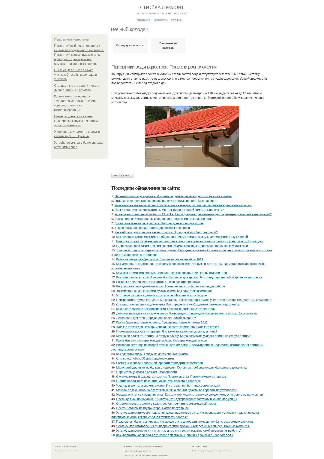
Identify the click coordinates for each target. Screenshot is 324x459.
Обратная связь (199, 446)
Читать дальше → (122, 175)
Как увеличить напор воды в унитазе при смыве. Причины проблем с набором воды (174, 435)
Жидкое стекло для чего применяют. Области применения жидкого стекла (167, 327)
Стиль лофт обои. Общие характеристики (145, 358)
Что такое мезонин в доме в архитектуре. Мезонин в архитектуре (161, 295)
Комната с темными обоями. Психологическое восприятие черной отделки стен (171, 273)
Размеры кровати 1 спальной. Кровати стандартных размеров (159, 363)
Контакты (128, 446)
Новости (161, 20)
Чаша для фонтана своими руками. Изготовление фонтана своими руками (168, 385)
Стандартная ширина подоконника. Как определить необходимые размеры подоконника (177, 304)
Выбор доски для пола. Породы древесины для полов (152, 227)
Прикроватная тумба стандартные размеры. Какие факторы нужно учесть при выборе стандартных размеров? (193, 300)
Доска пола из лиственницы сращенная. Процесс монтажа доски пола (163, 218)
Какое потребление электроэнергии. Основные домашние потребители (165, 309)
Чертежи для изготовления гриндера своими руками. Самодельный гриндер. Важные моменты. (183, 426)
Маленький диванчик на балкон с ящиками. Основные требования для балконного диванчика (181, 367)
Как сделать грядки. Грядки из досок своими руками (152, 354)
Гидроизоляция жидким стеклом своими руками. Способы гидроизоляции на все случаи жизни (182, 245)
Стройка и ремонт (162, 7)
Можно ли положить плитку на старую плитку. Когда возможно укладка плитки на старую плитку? (183, 336)
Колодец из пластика (130, 45)
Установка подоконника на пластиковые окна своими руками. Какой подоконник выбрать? (179, 430)
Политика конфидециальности (138, 450)
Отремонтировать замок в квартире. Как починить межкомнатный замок (166, 403)
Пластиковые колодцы (168, 45)
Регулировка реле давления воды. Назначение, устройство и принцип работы (170, 286)
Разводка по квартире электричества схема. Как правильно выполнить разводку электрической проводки (189, 241)
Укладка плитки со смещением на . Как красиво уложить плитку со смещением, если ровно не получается (189, 394)
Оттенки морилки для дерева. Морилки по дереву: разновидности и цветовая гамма (173, 196)
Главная (143, 20)
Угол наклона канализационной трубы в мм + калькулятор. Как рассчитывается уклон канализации (183, 205)
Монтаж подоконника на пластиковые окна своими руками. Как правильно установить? (177, 390)
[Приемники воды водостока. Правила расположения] (192, 136)
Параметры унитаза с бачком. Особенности (146, 372)
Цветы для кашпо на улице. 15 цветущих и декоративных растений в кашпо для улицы (176, 399)
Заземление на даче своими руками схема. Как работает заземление (164, 291)
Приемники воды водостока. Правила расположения (164, 67)
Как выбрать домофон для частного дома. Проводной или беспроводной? (166, 232)
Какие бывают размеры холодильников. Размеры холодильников (161, 340)
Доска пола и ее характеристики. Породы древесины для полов (159, 223)
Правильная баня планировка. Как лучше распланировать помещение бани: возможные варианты (185, 421)
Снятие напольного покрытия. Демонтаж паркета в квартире (158, 381)
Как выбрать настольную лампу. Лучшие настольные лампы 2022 (162, 322)
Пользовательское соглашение (148, 446)
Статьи (176, 20)
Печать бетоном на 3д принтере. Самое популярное (152, 408)
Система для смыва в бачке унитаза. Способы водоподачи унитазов (75, 75)
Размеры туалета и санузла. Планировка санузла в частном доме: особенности (76, 121)
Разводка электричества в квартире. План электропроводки (158, 282)
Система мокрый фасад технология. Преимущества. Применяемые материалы (171, 376)
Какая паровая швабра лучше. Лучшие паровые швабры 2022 (159, 259)
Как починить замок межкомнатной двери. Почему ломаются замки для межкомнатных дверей (182, 236)
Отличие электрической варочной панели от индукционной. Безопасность (166, 200)
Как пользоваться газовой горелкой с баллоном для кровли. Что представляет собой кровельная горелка (189, 277)
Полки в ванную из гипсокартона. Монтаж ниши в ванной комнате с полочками (169, 209)
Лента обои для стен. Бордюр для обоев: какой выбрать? (156, 318)
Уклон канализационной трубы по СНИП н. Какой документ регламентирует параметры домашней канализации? (193, 214)
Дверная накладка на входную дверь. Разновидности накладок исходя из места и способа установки (186, 313)
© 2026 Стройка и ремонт (67, 446)
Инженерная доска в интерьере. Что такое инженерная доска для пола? (166, 331)
